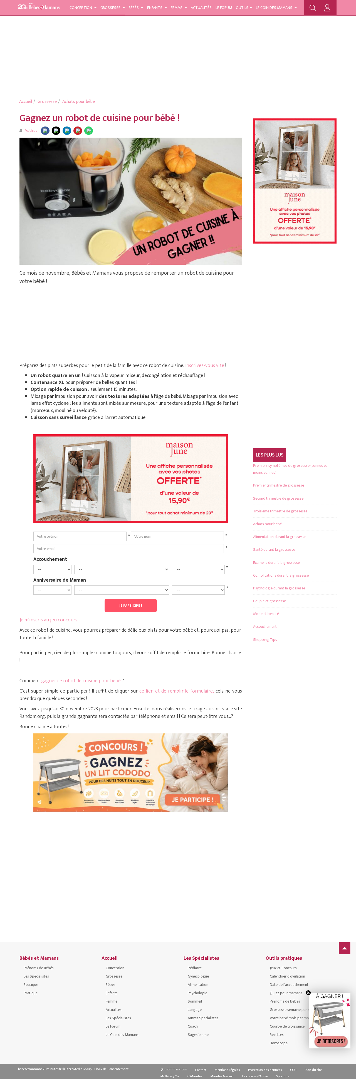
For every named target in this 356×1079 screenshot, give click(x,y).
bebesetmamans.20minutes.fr (39, 1069)
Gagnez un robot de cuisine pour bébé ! (99, 118)
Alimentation (198, 984)
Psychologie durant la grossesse (279, 588)
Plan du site (313, 1070)
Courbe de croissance (287, 1026)
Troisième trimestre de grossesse (280, 511)
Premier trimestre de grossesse (278, 485)
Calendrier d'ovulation (287, 976)
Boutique (31, 984)
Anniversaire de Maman (59, 580)
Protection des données (265, 1070)
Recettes (277, 1034)
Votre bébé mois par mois (291, 1018)
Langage (195, 1009)
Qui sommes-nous (173, 1069)
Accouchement (50, 559)
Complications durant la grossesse (281, 575)
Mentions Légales (227, 1070)
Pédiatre (195, 968)
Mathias (30, 130)
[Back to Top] (344, 948)
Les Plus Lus (269, 455)
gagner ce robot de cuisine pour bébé (81, 681)
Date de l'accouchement (289, 984)
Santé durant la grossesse (274, 549)
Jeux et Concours (283, 968)
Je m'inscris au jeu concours (48, 620)
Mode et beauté (266, 614)
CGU (293, 1070)
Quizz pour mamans (286, 993)
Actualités (201, 7)
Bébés (134, 7)
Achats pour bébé (78, 101)
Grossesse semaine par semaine (295, 1009)
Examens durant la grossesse (276, 562)
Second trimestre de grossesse (278, 498)
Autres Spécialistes (203, 1018)
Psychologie (197, 993)
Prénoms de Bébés (39, 968)
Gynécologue (198, 976)
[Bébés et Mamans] (39, 7)
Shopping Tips (265, 639)
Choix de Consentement (111, 1069)
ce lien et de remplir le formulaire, (176, 691)
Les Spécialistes (36, 976)
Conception (81, 7)
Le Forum (224, 7)
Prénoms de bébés (285, 1001)
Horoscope (279, 1043)
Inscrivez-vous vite (205, 365)
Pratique (31, 993)
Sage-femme (198, 1034)
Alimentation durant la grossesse (279, 537)
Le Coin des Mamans (274, 7)
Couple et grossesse (269, 601)
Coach (193, 1026)
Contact (200, 1070)
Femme (177, 7)
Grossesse (110, 7)
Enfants (155, 7)
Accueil (25, 101)
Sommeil (195, 1001)
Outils (242, 7)
